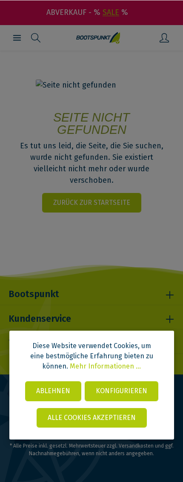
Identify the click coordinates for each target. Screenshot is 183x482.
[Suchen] (35, 37)
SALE (111, 12)
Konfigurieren (121, 391)
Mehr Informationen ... (105, 366)
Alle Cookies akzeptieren (92, 418)
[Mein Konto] (164, 37)
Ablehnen (53, 391)
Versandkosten (136, 446)
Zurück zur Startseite (91, 202)
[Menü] (17, 37)
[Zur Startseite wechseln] (98, 37)
